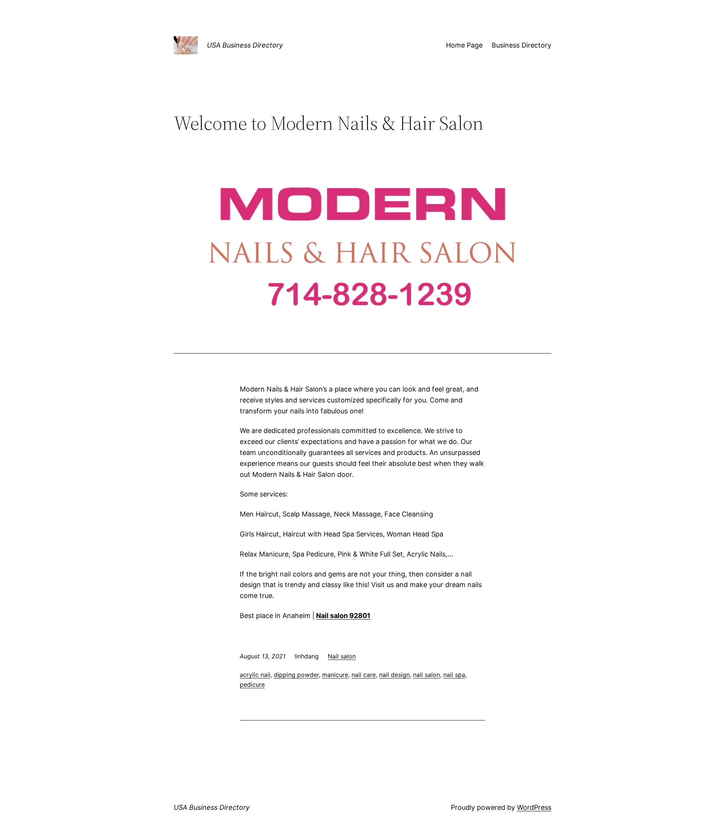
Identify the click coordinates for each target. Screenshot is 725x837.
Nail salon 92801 (343, 616)
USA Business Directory (245, 45)
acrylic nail (255, 674)
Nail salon (342, 656)
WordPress (534, 807)
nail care (364, 674)
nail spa (454, 674)
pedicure (252, 684)
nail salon (426, 674)
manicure (335, 674)
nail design (394, 674)
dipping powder (296, 674)
